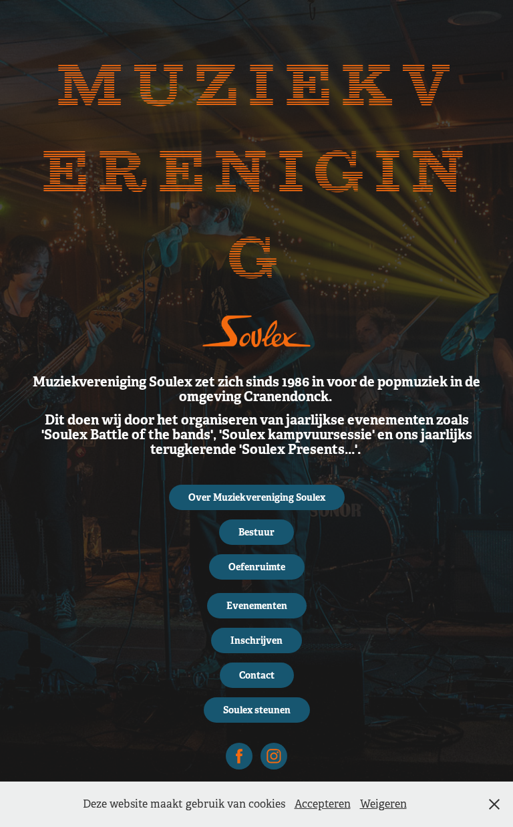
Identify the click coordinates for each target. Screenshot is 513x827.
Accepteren (323, 804)
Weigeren (383, 804)
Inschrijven (256, 640)
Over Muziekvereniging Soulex (256, 497)
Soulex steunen (257, 710)
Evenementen (256, 606)
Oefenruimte (256, 567)
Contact (257, 675)
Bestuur (256, 532)
